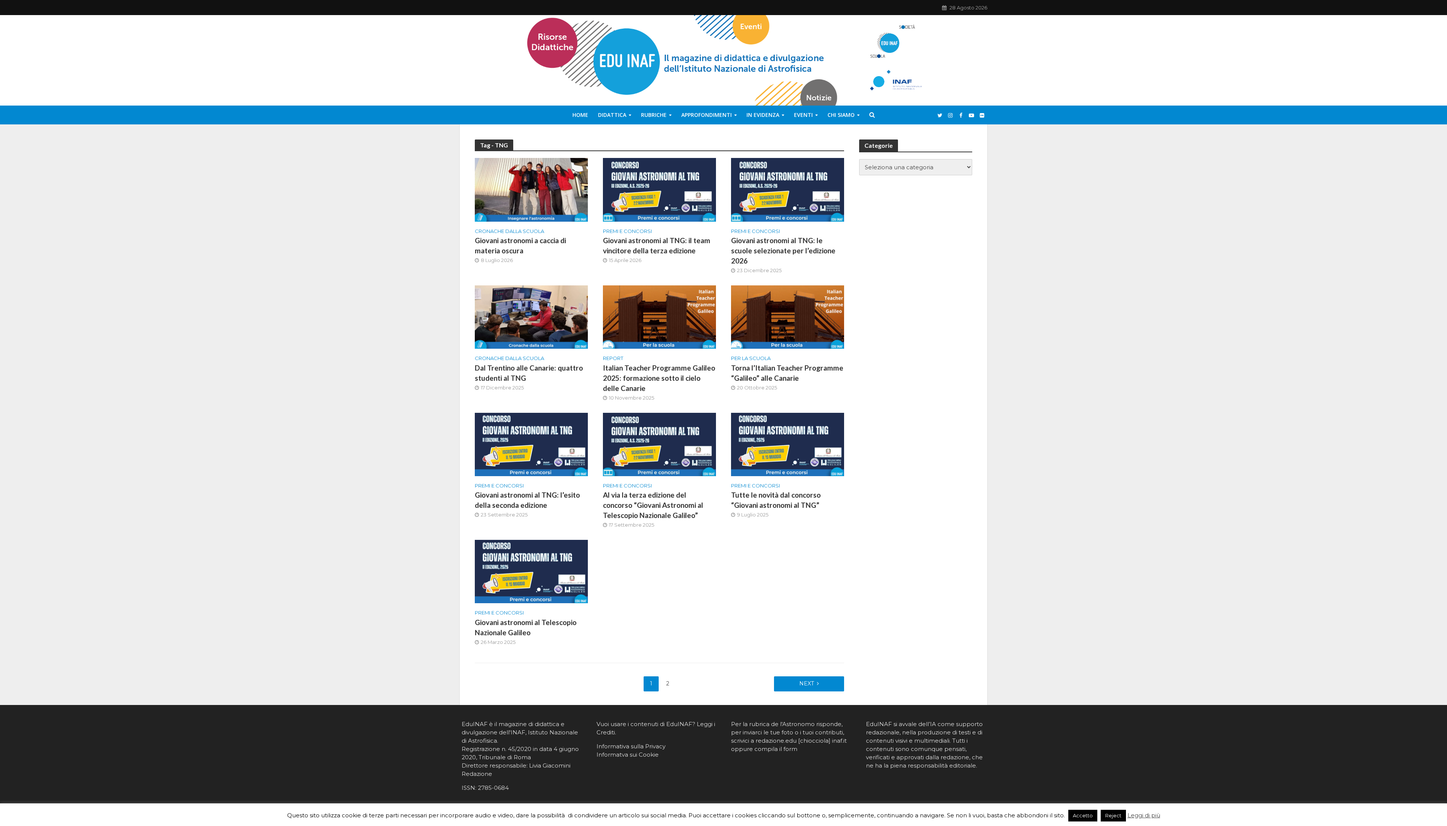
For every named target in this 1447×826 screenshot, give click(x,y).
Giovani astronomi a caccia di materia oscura (520, 245)
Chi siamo (841, 114)
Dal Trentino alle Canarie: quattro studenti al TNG (529, 372)
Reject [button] (1113, 815)
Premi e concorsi (627, 231)
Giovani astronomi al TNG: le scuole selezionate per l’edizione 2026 (783, 250)
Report (613, 358)
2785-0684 (493, 787)
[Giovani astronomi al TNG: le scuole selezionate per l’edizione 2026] (787, 189)
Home (580, 114)
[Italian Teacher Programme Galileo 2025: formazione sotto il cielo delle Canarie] (659, 316)
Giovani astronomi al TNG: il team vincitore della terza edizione (656, 245)
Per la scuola (751, 358)
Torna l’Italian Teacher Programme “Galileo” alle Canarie (787, 372)
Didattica (612, 114)
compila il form (775, 748)
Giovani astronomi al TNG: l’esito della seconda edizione (527, 499)
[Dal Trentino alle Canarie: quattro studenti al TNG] (531, 316)
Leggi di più (1143, 815)
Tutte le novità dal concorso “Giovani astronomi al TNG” (776, 499)
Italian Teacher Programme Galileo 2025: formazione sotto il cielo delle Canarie (659, 377)
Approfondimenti (706, 114)
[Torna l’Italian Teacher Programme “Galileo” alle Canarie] (787, 316)
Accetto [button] (1083, 815)
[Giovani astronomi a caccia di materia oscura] (531, 189)
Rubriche (654, 114)
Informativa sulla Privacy (631, 746)
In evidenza (762, 114)
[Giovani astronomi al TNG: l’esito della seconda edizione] (531, 443)
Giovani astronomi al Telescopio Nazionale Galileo (526, 627)
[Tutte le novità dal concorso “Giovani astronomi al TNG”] (787, 443)
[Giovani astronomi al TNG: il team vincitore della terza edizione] (659, 189)
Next (806, 683)
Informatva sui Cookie (628, 754)
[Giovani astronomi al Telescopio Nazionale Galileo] (531, 571)
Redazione (477, 773)
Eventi (803, 114)
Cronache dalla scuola (509, 231)
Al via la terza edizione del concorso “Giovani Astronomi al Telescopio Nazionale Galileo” (653, 505)
